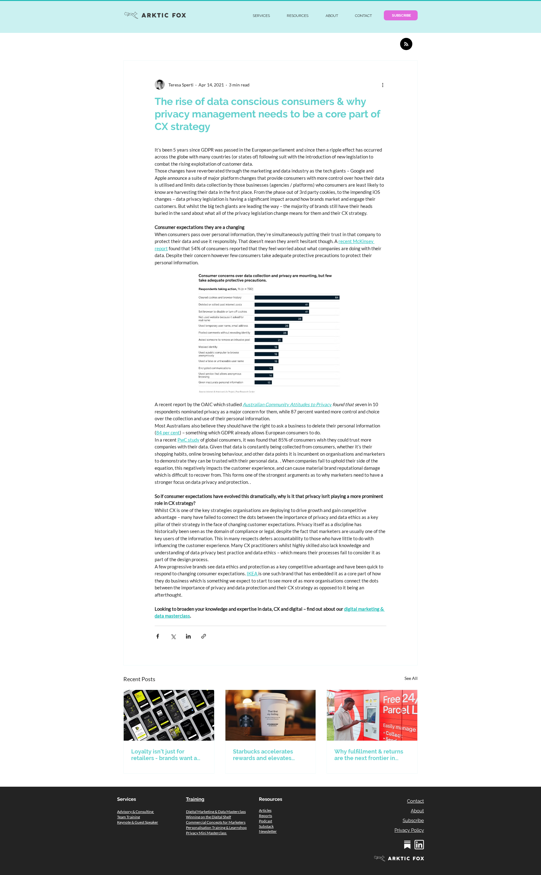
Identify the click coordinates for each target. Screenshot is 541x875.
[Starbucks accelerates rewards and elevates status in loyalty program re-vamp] (270, 715)
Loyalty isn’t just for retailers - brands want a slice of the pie (164, 754)
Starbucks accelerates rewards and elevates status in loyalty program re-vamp (266, 754)
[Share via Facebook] (158, 636)
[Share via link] (204, 636)
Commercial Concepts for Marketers (215, 822)
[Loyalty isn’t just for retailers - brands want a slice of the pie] (169, 715)
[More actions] (382, 84)
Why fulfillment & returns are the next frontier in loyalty (368, 754)
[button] (261, 15)
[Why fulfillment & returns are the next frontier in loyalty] (372, 715)
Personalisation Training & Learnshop (216, 827)
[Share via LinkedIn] (188, 636)
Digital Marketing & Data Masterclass (216, 811)
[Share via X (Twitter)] (173, 636)
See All (411, 678)
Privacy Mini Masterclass (206, 833)
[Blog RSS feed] (406, 44)
